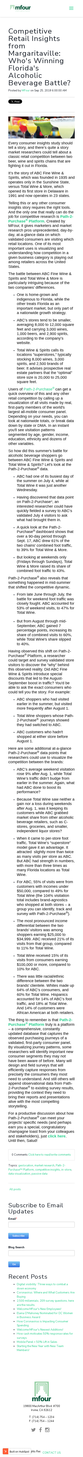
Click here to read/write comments (49, 1155)
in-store (66, 1170)
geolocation (25, 1165)
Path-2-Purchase (39, 389)
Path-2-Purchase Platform (40, 218)
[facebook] (42, 1431)
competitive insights (47, 1170)
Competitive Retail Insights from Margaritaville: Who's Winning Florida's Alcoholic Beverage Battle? (39, 57)
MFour (26, 90)
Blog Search (16, 1247)
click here (57, 1136)
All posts (15, 1189)
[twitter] (34, 1431)
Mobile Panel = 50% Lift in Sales (37, 1342)
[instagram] (48, 1431)
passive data (39, 1174)
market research (44, 1165)
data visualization (19, 1174)
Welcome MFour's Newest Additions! (40, 1330)
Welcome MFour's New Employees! (39, 1309)
